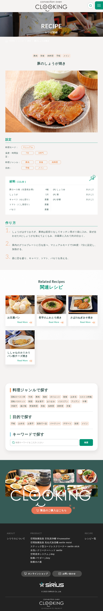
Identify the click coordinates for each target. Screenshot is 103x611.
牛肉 (30, 397)
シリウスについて (16, 538)
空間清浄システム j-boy (42, 554)
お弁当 (74, 397)
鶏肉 (45, 397)
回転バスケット (18, 401)
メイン (66, 56)
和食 (43, 56)
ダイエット (55, 397)
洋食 (69, 406)
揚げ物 (23, 406)
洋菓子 (14, 406)
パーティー (55, 423)
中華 (85, 401)
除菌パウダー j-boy (40, 558)
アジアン (75, 401)
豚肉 (36, 56)
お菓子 (31, 423)
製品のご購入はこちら (53, 510)
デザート (67, 423)
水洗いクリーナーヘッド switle (46, 550)
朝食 (65, 397)
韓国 (30, 401)
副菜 (77, 423)
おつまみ (51, 401)
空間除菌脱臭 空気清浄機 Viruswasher (50, 538)
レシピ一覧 (90, 538)
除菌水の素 (36, 562)
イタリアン (63, 401)
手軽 (58, 56)
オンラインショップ (38, 573)
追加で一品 (42, 423)
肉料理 (50, 56)
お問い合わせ (69, 573)
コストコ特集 (86, 397)
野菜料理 (34, 406)
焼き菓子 (40, 401)
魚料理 (51, 406)
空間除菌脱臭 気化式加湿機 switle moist (51, 542)
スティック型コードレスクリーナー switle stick (54, 546)
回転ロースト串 (18, 397)
